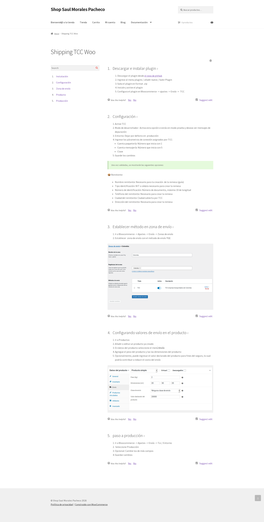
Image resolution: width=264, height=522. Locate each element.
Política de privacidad (62, 504)
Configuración (63, 82)
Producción (62, 100)
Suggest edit (206, 100)
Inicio (56, 33)
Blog (123, 22)
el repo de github (153, 75)
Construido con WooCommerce (91, 504)
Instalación (62, 76)
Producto (61, 94)
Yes (129, 100)
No (134, 100)
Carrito (96, 22)
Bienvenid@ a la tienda (62, 22)
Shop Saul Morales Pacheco (78, 9)
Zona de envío (63, 88)
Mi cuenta (110, 22)
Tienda (83, 22)
